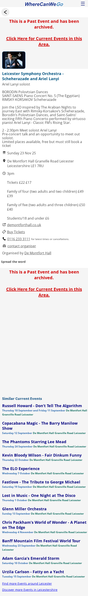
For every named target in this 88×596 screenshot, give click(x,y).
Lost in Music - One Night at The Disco (38, 495)
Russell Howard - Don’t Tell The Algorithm (42, 405)
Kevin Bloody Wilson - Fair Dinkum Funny (42, 455)
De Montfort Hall (37, 253)
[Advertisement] (44, 346)
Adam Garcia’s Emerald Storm (30, 558)
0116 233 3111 (18, 239)
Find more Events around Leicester (27, 584)
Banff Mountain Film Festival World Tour (41, 540)
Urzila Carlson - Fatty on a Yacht (33, 571)
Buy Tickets (16, 232)
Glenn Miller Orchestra (24, 508)
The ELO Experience (21, 468)
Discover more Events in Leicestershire (29, 590)
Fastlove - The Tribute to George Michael (41, 482)
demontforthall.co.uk (24, 225)
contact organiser (21, 246)
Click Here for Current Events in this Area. (44, 41)
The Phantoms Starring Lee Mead (34, 441)
